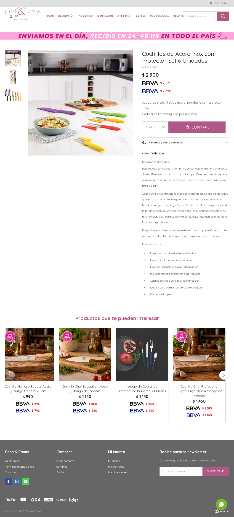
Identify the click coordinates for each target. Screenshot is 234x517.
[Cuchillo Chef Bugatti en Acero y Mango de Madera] (85, 354)
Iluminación (105, 15)
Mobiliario (86, 15)
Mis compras (116, 466)
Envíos (60, 472)
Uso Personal (159, 15)
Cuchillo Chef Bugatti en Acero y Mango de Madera (85, 388)
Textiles (140, 15)
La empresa (12, 461)
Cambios (61, 466)
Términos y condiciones (19, 466)
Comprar (200, 127)
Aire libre (123, 15)
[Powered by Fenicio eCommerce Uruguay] (222, 511)
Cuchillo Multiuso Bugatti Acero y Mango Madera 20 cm (28, 388)
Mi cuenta (114, 461)
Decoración (66, 15)
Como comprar (65, 461)
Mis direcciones (117, 472)
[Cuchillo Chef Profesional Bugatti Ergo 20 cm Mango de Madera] (199, 354)
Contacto (10, 472)
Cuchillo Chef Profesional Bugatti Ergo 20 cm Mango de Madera (199, 391)
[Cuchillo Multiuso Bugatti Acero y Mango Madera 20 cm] (28, 354)
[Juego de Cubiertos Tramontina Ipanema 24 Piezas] (142, 354)
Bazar (50, 15)
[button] (224, 375)
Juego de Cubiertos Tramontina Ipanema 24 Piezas (142, 388)
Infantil (178, 15)
